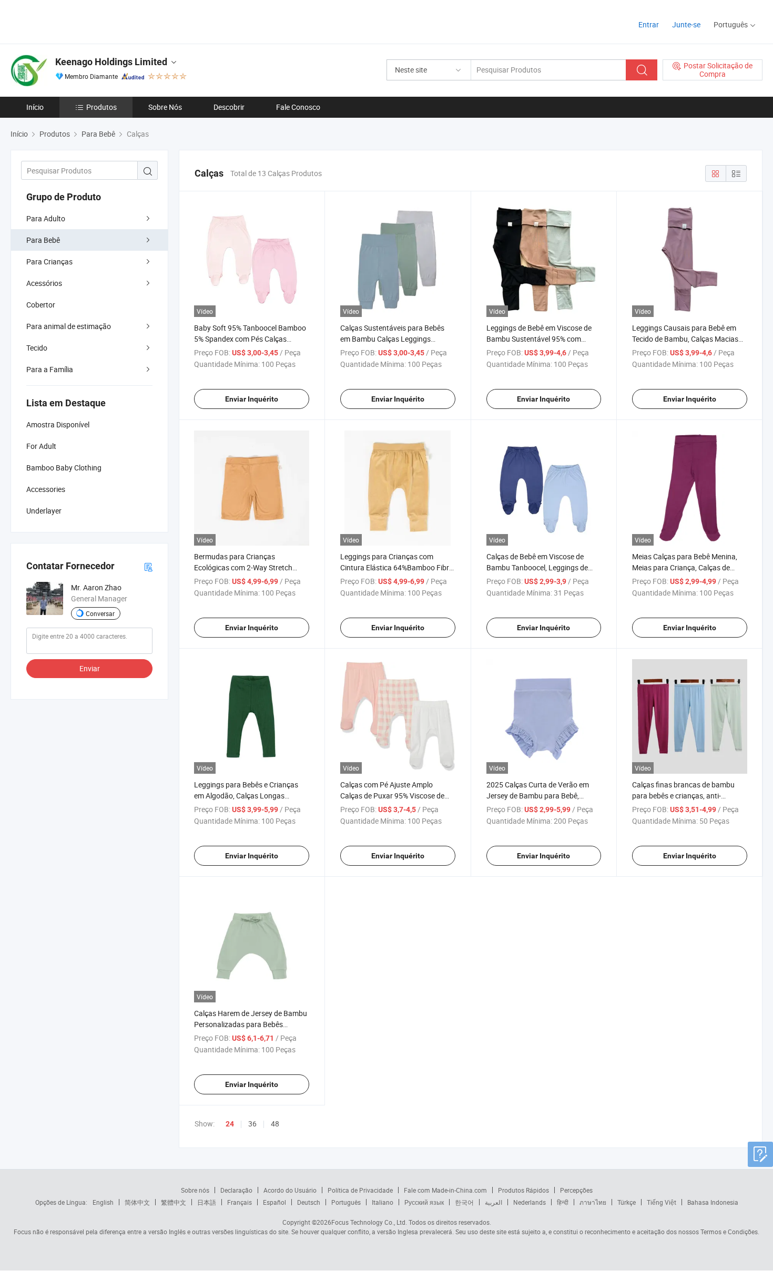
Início (35, 107)
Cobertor (40, 305)
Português (346, 1202)
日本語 (206, 1202)
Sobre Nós (165, 107)
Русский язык (424, 1202)
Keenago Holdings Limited (111, 61)
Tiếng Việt (661, 1202)
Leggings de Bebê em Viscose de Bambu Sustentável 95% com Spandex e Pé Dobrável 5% (539, 339)
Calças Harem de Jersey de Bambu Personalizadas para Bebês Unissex (250, 1024)
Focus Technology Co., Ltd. (369, 1222)
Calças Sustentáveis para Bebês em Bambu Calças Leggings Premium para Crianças (392, 339)
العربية (493, 1202)
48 (275, 1124)
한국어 (464, 1202)
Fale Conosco (298, 107)
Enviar (89, 668)
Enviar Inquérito (251, 399)
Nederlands (529, 1202)
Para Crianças (49, 261)
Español (274, 1202)
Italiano (382, 1202)
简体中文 (137, 1202)
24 (230, 1124)
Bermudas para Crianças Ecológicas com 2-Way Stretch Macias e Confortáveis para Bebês (249, 567)
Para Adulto (45, 218)
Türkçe (626, 1202)
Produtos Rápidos (523, 1190)
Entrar (648, 24)
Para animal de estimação (68, 326)
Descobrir (229, 107)
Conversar (100, 613)
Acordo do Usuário (290, 1190)
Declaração (236, 1190)
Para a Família (49, 369)
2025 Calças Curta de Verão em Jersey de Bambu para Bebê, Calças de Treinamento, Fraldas (537, 796)
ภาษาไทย (592, 1202)
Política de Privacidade (360, 1190)
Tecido (36, 348)
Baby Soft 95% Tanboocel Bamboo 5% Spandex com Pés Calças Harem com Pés (250, 339)
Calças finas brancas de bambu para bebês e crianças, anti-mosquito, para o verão (683, 796)
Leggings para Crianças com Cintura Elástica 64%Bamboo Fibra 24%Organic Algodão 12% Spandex (397, 567)
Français (239, 1202)
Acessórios (44, 283)
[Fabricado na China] (78, 20)
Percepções (576, 1190)
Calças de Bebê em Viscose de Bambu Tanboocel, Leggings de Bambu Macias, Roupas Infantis (538, 567)
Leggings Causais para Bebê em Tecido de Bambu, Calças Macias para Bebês (685, 339)
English (103, 1202)
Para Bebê (43, 240)
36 (252, 1124)
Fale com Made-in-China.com (445, 1190)
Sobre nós (195, 1190)
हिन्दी (562, 1202)
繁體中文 (173, 1202)
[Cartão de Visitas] (148, 566)
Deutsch (308, 1202)
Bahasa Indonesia (712, 1202)
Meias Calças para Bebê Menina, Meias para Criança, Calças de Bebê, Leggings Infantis (684, 567)
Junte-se (686, 24)
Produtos (101, 107)
